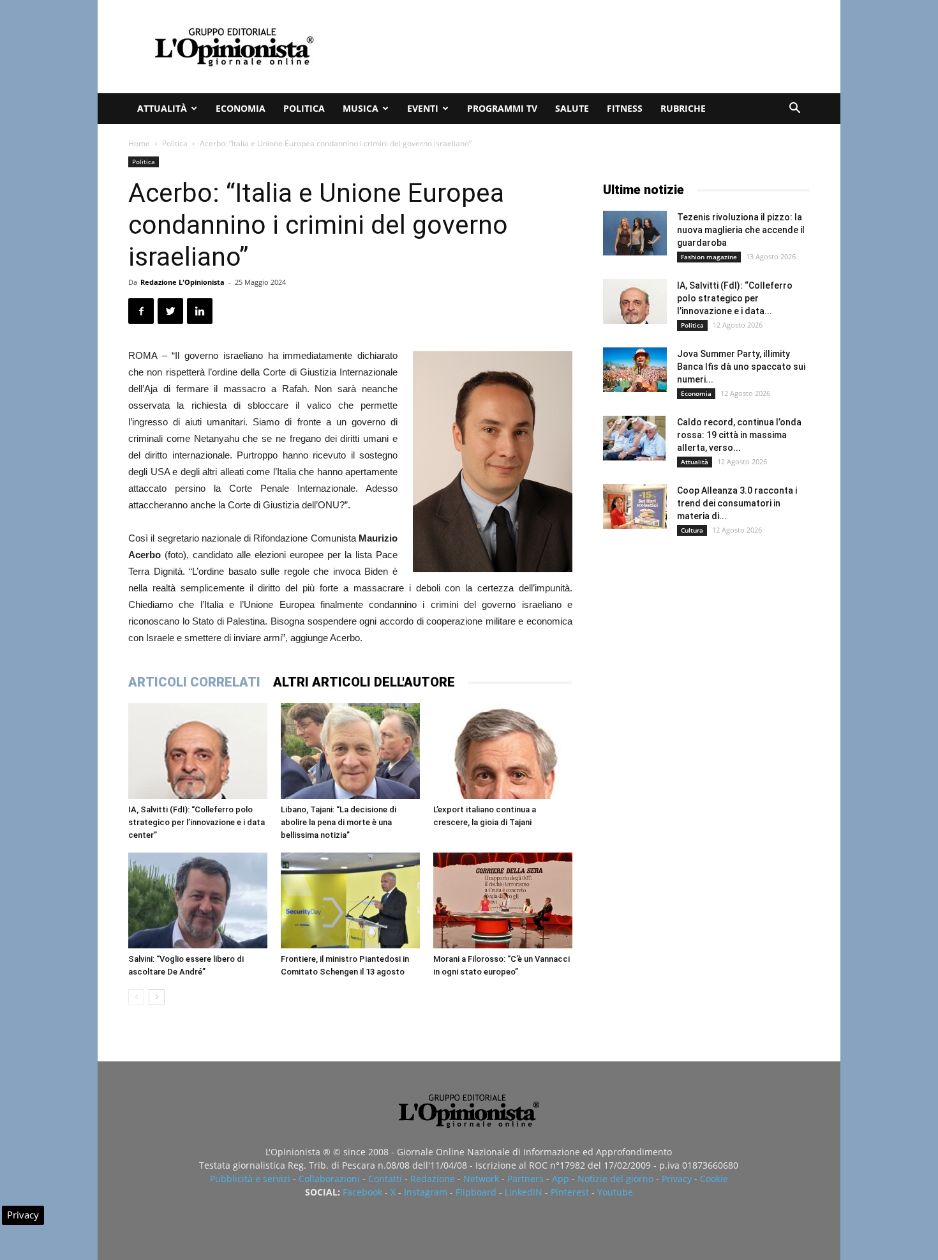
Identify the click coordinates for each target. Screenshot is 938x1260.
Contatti (385, 1179)
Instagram (425, 1192)
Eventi (422, 108)
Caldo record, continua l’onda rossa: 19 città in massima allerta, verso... (739, 435)
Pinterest (570, 1192)
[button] (794, 109)
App (560, 1179)
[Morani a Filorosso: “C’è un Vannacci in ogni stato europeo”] (502, 900)
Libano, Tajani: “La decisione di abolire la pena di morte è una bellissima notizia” (338, 822)
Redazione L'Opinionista (182, 282)
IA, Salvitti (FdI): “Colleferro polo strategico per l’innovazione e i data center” (196, 822)
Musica (360, 108)
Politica (304, 108)
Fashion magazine (709, 256)
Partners (525, 1179)
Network (481, 1179)
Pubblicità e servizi (250, 1179)
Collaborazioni (329, 1179)
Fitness (625, 108)
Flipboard (476, 1192)
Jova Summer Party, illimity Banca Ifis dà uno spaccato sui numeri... (741, 366)
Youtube (615, 1192)
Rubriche (683, 108)
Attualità (162, 108)
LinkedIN (523, 1192)
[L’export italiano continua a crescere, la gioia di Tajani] (502, 751)
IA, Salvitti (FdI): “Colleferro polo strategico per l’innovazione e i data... (735, 298)
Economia (240, 108)
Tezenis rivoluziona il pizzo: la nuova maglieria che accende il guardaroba (741, 230)
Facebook (362, 1192)
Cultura (692, 530)
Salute (572, 108)
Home (139, 143)
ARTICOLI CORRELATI (194, 682)
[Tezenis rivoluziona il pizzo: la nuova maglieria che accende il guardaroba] (635, 233)
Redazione (432, 1179)
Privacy (677, 1179)
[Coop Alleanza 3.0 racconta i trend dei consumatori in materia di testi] (635, 506)
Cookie (714, 1179)
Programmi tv (502, 108)
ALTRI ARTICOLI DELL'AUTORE (364, 682)
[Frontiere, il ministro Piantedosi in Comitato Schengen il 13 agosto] (350, 900)
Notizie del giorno (615, 1179)
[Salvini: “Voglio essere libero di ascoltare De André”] (197, 900)
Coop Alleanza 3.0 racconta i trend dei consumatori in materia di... (737, 503)
